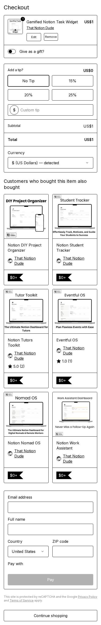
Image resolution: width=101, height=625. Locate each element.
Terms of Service (22, 600)
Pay (50, 579)
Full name (16, 519)
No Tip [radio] (28, 80)
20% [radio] (28, 95)
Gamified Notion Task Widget (52, 22)
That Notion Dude (40, 28)
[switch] (12, 51)
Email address (20, 497)
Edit (33, 37)
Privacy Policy (87, 596)
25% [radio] (73, 95)
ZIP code (60, 541)
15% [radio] (72, 80)
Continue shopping (50, 615)
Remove (51, 37)
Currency (16, 152)
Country (15, 541)
